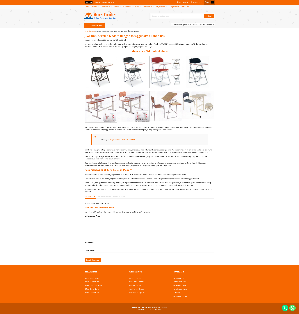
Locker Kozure (178, 292)
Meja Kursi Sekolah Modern (150, 51)
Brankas (94, 7)
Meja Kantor (160, 7)
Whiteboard (185, 7)
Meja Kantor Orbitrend (93, 285)
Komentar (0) (90, 196)
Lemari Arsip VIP (179, 278)
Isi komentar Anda (92, 216)
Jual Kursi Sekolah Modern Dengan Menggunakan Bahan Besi (125, 36)
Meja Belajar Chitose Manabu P (122, 139)
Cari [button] (210, 16)
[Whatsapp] (292, 308)
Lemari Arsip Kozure (180, 296)
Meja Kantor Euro (92, 292)
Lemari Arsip (105, 7)
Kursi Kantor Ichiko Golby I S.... (105, 2)
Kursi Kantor (148, 7)
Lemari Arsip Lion (179, 285)
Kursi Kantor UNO (135, 285)
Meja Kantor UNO (92, 278)
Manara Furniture (155, 309)
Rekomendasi (119, 196)
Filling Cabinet (174, 7)
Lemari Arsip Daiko (180, 289)
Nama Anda (89, 242)
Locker (116, 7)
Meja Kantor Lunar (92, 289)
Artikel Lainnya (104, 196)
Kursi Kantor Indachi (136, 282)
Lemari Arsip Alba (179, 282)
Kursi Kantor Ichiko (136, 278)
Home (87, 7)
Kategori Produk (96, 25)
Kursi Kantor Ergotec (136, 292)
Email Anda (89, 251)
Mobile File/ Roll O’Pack (131, 7)
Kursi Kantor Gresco (136, 289)
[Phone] (285, 308)
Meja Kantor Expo (92, 282)
